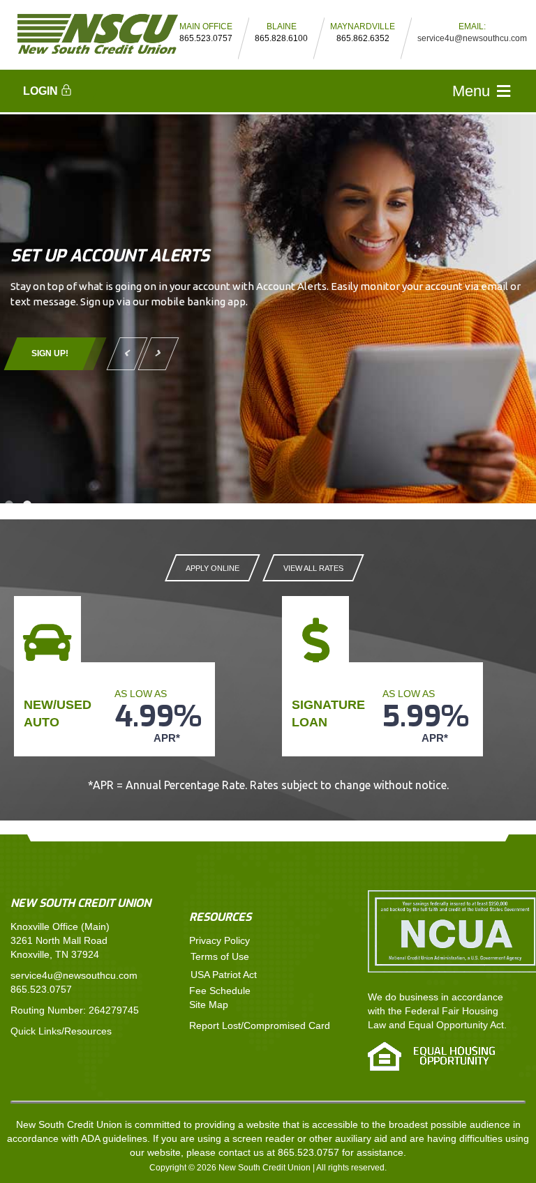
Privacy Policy (219, 940)
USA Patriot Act (224, 974)
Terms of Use (220, 956)
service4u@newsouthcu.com (472, 38)
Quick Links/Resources (61, 1031)
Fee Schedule (220, 990)
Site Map (208, 1004)
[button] (48, 88)
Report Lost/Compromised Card (259, 1025)
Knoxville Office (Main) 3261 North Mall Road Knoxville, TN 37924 (60, 940)
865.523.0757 (41, 989)
